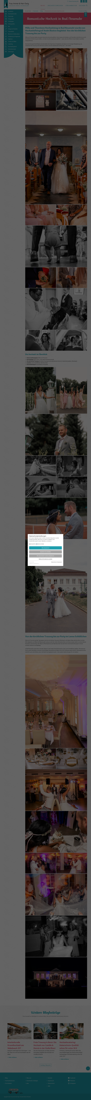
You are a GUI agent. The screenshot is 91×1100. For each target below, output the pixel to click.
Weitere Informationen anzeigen (45, 559)
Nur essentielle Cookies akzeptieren (45, 556)
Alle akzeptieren (45, 548)
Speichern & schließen (45, 552)
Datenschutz (54, 562)
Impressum (59, 562)
